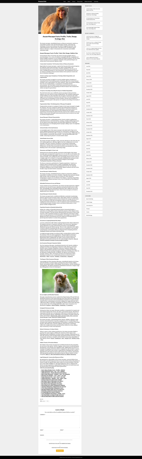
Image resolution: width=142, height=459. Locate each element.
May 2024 (88, 69)
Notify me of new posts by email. (60, 447)
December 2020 (89, 165)
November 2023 (89, 89)
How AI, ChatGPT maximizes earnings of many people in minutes (59, 239)
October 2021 (89, 132)
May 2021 (88, 148)
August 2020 (88, 178)
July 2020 (88, 181)
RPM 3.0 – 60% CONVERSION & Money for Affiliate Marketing (61, 354)
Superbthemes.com (79, 457)
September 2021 (89, 135)
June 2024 (88, 66)
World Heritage (89, 215)
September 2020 (89, 174)
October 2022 (89, 112)
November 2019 (89, 191)
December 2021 (89, 125)
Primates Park (42, 1)
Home (64, 1)
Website (42, 435)
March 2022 (88, 118)
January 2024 (88, 82)
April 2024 (88, 72)
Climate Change (89, 202)
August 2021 (88, 138)
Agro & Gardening (89, 198)
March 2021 (88, 155)
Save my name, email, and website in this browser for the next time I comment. (60, 439)
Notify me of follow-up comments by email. (60, 443)
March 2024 (88, 76)
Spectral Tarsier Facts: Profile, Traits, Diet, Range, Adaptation (93, 43)
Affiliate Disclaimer (88, 1)
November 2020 (89, 168)
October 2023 (89, 92)
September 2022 (89, 115)
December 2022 (89, 109)
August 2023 (88, 95)
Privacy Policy (80, 1)
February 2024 (89, 79)
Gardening (96, 1)
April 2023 (88, 105)
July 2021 (88, 142)
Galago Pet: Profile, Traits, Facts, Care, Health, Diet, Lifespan (93, 37)
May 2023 (88, 102)
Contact (73, 1)
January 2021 (88, 161)
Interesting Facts (89, 205)
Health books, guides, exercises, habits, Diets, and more (64, 315)
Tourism (87, 212)
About (69, 1)
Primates (88, 208)
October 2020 (89, 171)
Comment (42, 414)
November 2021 (89, 128)
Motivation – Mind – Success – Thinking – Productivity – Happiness (56, 256)
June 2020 (88, 184)
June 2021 (88, 145)
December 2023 (89, 86)
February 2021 (89, 158)
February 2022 (89, 122)
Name (41, 430)
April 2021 (88, 151)
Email (62, 430)
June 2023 (88, 99)
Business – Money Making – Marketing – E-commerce (59, 305)
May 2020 (88, 188)
